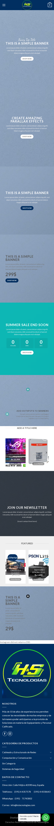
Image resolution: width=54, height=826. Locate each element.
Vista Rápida (15, 464)
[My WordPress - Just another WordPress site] (27, 5)
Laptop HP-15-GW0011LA (15, 569)
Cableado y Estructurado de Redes (19, 752)
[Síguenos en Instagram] (10, 733)
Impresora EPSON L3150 (38, 571)
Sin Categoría (8, 763)
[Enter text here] (28, 596)
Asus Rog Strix (15, 457)
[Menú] (4, 5)
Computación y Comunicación (17, 757)
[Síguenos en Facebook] (4, 733)
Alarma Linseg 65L (38, 455)
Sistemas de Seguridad (13, 769)
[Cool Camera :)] (7, 414)
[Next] (46, 452)
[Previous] (7, 452)
